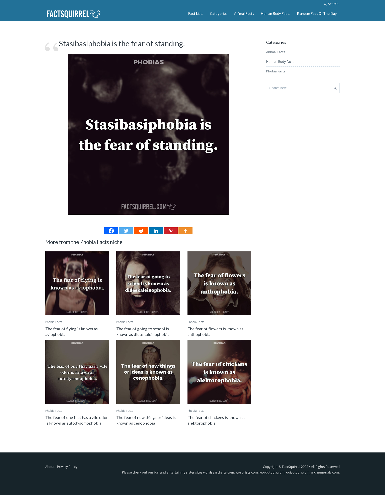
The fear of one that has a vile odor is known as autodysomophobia (76, 420)
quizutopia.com (298, 472)
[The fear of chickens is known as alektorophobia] (219, 372)
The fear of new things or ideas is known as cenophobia (146, 420)
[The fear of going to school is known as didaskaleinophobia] (148, 283)
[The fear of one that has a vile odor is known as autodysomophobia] (77, 372)
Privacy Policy (67, 467)
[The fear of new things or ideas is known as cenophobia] (148, 372)
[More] (185, 230)
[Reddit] (141, 230)
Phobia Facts (53, 322)
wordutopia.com (272, 472)
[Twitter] (126, 230)
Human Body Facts (275, 13)
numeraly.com (328, 472)
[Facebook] (111, 230)
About (50, 467)
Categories (218, 13)
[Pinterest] (171, 230)
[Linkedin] (156, 230)
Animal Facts (244, 13)
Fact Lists (195, 13)
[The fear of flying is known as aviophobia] (77, 283)
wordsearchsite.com (218, 472)
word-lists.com (247, 472)
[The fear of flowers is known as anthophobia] (219, 283)
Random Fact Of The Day (317, 13)
